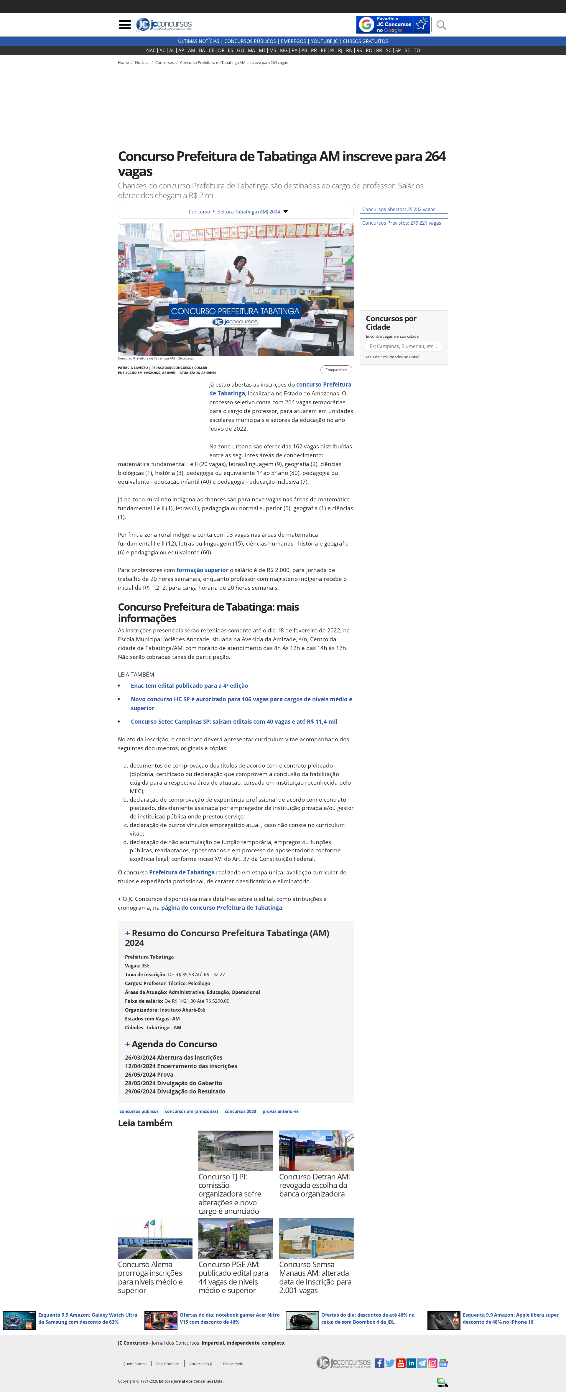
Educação (218, 992)
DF (221, 50)
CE (211, 50)
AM (191, 50)
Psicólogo (199, 983)
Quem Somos (135, 1363)
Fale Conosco (168, 1363)
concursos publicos (139, 1111)
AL (172, 50)
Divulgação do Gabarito (173, 1083)
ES (230, 50)
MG (284, 50)
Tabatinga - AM (163, 1027)
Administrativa (186, 992)
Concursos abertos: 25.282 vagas (398, 209)
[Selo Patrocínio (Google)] (393, 24)
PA (294, 50)
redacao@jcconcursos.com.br (179, 367)
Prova (149, 1074)
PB (304, 50)
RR (379, 50)
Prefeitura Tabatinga (149, 957)
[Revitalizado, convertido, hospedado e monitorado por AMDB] (442, 1382)
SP (398, 50)
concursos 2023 (240, 1111)
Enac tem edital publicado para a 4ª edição (189, 686)
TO (417, 50)
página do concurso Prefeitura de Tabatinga (221, 908)
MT (262, 50)
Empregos (293, 41)
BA (202, 50)
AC (162, 50)
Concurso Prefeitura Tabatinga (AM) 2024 (232, 211)
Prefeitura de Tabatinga (182, 872)
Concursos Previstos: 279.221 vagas (401, 223)
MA (251, 50)
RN (349, 50)
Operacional (245, 992)
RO (369, 50)
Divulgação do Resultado (175, 1091)
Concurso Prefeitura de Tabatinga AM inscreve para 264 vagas (234, 62)
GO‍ (240, 50)
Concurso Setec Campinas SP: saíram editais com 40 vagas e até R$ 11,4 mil (234, 721)
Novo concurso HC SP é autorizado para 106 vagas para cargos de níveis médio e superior (241, 703)
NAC (151, 50)
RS (359, 50)
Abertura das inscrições (173, 1057)
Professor (155, 983)
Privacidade (233, 1363)
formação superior (202, 570)
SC (388, 50)
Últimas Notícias (198, 41)
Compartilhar (336, 369)
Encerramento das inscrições (181, 1066)
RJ (340, 50)
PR (314, 50)
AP (181, 50)
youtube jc (324, 41)
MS (272, 50)
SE (407, 50)
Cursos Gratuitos (365, 41)
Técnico (177, 983)
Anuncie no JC (201, 1363)
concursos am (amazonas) (191, 1111)
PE (323, 50)
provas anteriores (281, 1111)
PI (332, 50)
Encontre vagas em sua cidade (392, 336)
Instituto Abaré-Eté (182, 1010)
